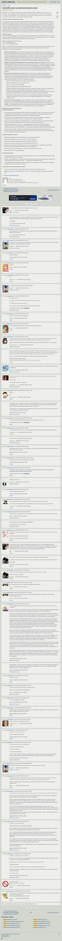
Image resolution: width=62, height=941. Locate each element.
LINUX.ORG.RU (8, 2)
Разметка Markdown (16, 933)
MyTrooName (12, 384)
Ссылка (4, 185)
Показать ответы (13, 225)
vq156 (10, 516)
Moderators (11, 440)
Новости (19, 1)
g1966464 (11, 713)
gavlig (10, 318)
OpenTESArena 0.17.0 (42, 925)
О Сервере (3, 933)
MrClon (11, 898)
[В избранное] (57, 13)
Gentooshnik (12, 432)
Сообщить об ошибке (5, 935)
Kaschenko (11, 564)
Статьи (28, 1)
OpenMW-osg (32, 26)
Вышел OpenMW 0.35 (12, 925)
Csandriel (11, 658)
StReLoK (11, 370)
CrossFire (11, 506)
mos (10, 210)
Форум (32, 1)
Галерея (24, 1)
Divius (10, 692)
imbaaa (11, 267)
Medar (10, 785)
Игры (9, 5)
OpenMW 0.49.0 (10, 919)
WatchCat (11, 279)
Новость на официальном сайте (11, 175)
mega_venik (12, 397)
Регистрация (53, 1)
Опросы (36, 1)
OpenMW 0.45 (40, 927)
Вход (58, 1)
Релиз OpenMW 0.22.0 (12, 923)
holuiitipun (11, 538)
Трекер (41, 1)
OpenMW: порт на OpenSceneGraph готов (19, 8)
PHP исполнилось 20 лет (53, 189)
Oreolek (11, 524)
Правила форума (9, 933)
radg (10, 586)
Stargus (16, 699)
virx (10, 178)
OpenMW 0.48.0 (40, 919)
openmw (11, 10)
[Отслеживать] (57, 16)
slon (10, 223)
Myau (10, 328)
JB (14, 181)
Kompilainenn (12, 723)
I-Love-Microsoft (12, 344)
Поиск (44, 1)
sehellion (11, 885)
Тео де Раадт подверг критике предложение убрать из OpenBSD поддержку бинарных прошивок (11, 190)
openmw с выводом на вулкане (14, 921)
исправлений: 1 (37, 360)
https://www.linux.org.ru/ (5, 936)
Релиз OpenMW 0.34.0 (12, 927)
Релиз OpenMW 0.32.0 (42, 923)
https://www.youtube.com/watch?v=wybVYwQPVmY (20, 471)
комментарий (10, 229)
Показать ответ (12, 212)
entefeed (11, 246)
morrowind (6, 10)
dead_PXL (11, 482)
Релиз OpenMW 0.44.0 (42, 921)
